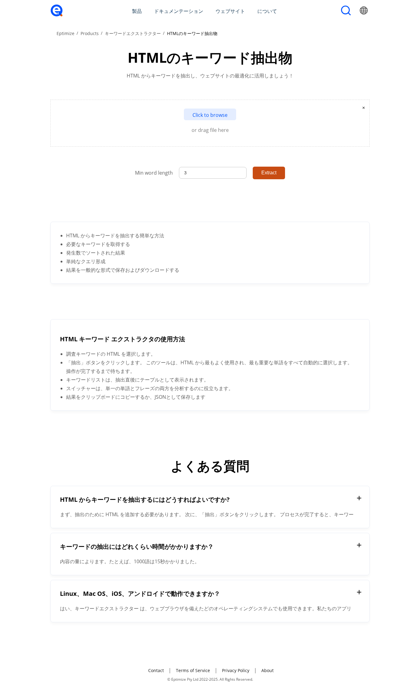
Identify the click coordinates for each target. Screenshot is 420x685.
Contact (156, 670)
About (267, 670)
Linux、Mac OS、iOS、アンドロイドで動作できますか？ (140, 593)
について (267, 11)
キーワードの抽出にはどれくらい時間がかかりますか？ (137, 546)
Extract (268, 172)
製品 (137, 11)
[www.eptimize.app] (56, 14)
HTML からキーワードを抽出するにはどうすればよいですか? (145, 499)
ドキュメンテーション (178, 11)
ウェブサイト (230, 11)
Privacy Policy (235, 670)
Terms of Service (193, 670)
